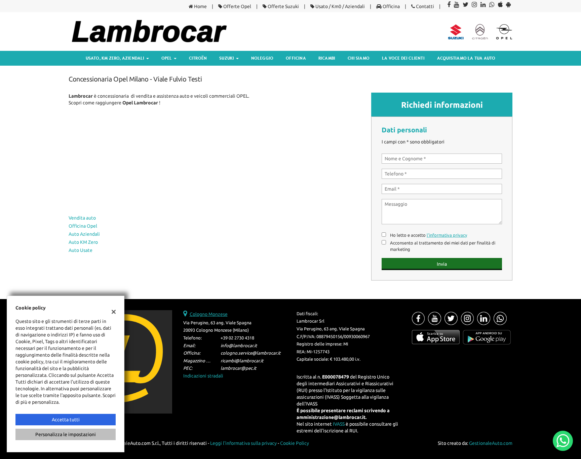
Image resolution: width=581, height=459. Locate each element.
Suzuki (227, 58)
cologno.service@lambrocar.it (250, 353)
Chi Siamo (359, 58)
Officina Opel (83, 226)
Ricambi (326, 58)
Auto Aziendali (84, 234)
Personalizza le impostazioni (65, 434)
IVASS (339, 424)
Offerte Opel (236, 6)
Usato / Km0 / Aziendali (339, 6)
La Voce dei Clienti (403, 58)
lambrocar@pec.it (238, 368)
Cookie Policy (294, 443)
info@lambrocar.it (239, 345)
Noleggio (262, 58)
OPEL (167, 58)
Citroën (198, 58)
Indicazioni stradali (203, 376)
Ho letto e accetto (428, 235)
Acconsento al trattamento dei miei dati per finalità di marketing (442, 246)
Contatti (424, 6)
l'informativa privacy (447, 235)
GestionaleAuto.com (490, 443)
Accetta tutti (66, 419)
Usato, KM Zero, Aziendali (116, 58)
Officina (391, 6)
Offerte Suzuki (283, 6)
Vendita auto (82, 218)
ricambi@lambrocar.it (242, 360)
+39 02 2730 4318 (237, 337)
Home (200, 6)
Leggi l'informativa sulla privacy (243, 443)
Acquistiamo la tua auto (466, 58)
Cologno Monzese (209, 314)
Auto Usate (80, 250)
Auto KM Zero (83, 242)
